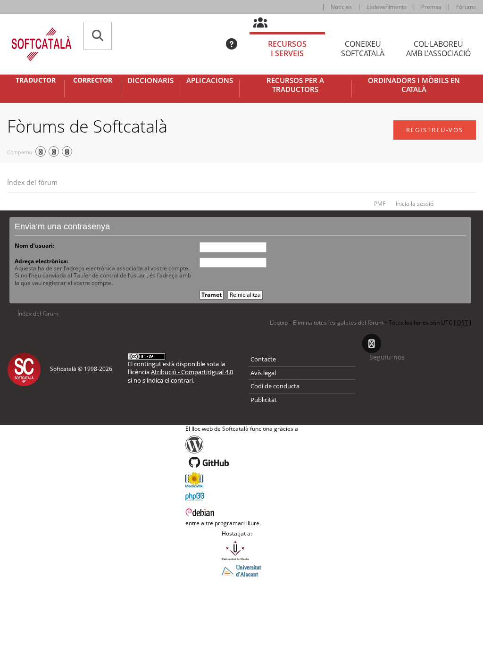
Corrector (92, 80)
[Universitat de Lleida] (241, 550)
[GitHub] (241, 462)
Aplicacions (209, 80)
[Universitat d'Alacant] (241, 570)
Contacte (263, 359)
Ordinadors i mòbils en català (414, 85)
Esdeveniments (386, 7)
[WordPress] (241, 444)
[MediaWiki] (241, 479)
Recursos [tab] (287, 49)
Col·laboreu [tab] (438, 49)
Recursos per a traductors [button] (295, 85)
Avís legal (263, 373)
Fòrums (466, 7)
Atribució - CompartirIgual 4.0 (192, 372)
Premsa (431, 7)
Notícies (341, 7)
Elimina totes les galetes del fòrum (338, 322)
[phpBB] (241, 495)
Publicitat (263, 399)
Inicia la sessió (414, 204)
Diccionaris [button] (150, 80)
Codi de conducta (275, 386)
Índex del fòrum (32, 182)
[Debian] (241, 511)
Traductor (36, 80)
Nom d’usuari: (34, 246)
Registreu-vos (434, 130)
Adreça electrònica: (41, 261)
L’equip (279, 322)
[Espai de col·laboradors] (266, 23)
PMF (379, 204)
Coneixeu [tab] (362, 49)
